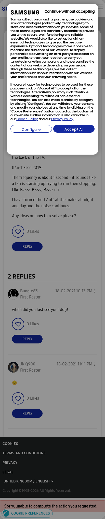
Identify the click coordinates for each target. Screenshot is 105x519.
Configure (31, 130)
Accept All (73, 130)
